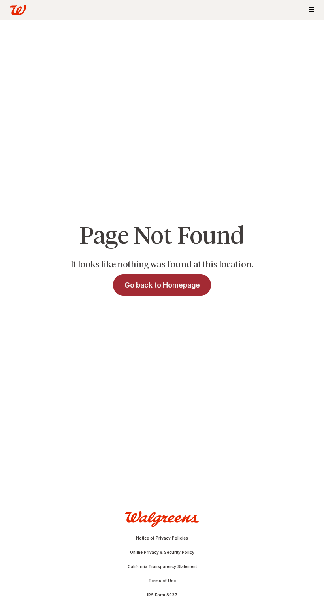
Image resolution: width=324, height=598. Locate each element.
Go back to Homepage (162, 285)
